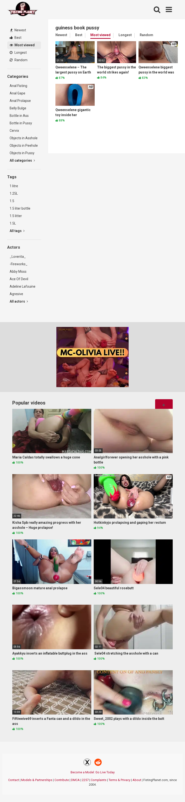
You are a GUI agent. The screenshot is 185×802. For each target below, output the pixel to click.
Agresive (16, 294)
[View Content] (23, 9)
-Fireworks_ (18, 264)
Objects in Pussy (22, 153)
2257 (85, 780)
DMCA (75, 780)
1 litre (14, 186)
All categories (21, 160)
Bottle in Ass (19, 116)
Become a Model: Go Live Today (93, 772)
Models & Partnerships (36, 780)
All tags (16, 231)
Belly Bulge (18, 108)
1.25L (14, 193)
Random (20, 60)
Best (17, 38)
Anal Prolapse (20, 101)
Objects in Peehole (24, 145)
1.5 (12, 201)
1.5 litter (16, 216)
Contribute (61, 780)
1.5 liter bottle (20, 208)
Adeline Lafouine (22, 286)
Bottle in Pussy (21, 123)
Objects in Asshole (24, 138)
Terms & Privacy (119, 780)
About (136, 780)
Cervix (14, 131)
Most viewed (24, 45)
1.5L (13, 223)
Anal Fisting (18, 86)
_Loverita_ (18, 256)
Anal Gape (17, 93)
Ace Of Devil (19, 279)
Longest (20, 52)
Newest (20, 30)
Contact (13, 780)
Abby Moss (18, 271)
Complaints (98, 780)
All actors (18, 301)
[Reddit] (98, 763)
